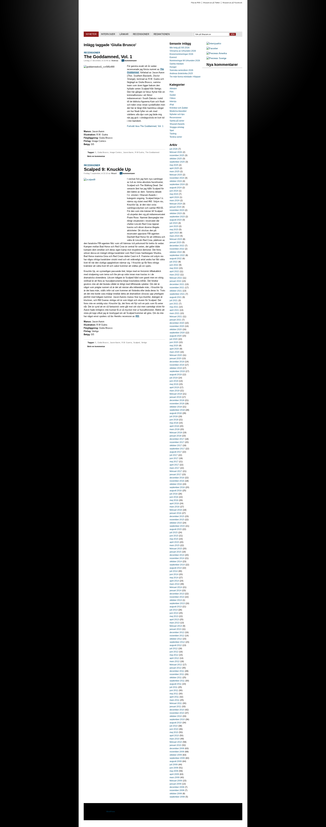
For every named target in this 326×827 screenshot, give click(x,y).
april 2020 (174, 349)
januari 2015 (175, 552)
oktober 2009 (176, 755)
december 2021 (177, 284)
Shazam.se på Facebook (232, 3)
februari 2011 (176, 703)
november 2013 (177, 597)
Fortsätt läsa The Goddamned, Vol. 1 (145, 126)
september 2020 (177, 332)
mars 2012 (174, 661)
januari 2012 (175, 668)
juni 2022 (174, 265)
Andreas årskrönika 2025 (181, 73)
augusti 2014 (176, 568)
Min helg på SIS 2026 (179, 47)
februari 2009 (176, 781)
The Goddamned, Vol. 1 (108, 56)
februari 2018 (176, 432)
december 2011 (177, 671)
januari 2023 (175, 242)
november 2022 (177, 249)
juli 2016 (174, 494)
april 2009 (174, 774)
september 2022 (177, 255)
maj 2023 (174, 229)
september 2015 (177, 526)
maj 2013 (174, 616)
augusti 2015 (176, 529)
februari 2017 (176, 471)
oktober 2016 (176, 484)
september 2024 (177, 184)
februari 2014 (176, 587)
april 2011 (174, 697)
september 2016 (177, 487)
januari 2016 (175, 513)
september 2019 (177, 371)
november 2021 (177, 287)
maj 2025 (174, 165)
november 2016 (177, 481)
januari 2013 (175, 629)
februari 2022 (176, 278)
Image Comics (116, 152)
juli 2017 (174, 455)
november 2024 (177, 178)
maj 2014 (174, 577)
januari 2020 (175, 358)
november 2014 (177, 558)
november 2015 (177, 519)
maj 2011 (174, 693)
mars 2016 (174, 507)
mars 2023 (174, 236)
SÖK (233, 34)
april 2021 (174, 310)
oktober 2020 (176, 329)
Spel (172, 130)
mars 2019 (174, 390)
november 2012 (177, 635)
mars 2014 (174, 584)
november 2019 (177, 365)
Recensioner (92, 52)
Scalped (136, 342)
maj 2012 (174, 655)
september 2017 (177, 449)
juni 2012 (174, 652)
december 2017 (177, 439)
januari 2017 (175, 474)
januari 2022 (175, 281)
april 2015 (174, 542)
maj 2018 (174, 423)
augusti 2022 (176, 258)
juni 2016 (174, 497)
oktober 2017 (176, 445)
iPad (172, 104)
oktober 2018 (176, 407)
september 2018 (177, 410)
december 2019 (177, 361)
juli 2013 (174, 610)
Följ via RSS (196, 3)
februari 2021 (176, 316)
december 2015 (177, 516)
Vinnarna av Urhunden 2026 (183, 51)
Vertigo (144, 342)
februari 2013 (176, 626)
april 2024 (174, 197)
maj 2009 (174, 771)
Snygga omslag (177, 127)
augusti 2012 (176, 645)
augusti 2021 (176, 297)
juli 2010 (174, 726)
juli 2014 (174, 571)
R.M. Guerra (127, 342)
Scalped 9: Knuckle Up (107, 169)
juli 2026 (174, 149)
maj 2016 (174, 500)
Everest (173, 57)
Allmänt (173, 88)
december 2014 (177, 555)
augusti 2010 (176, 722)
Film (172, 92)
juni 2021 (174, 303)
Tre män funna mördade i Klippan (185, 76)
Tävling (173, 133)
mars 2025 (174, 171)
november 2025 (177, 155)
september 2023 (177, 216)
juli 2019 (174, 378)
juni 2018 (174, 420)
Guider (173, 95)
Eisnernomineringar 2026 (181, 54)
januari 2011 (175, 706)
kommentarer (129, 61)
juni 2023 (174, 226)
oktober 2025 (176, 158)
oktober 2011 (176, 677)
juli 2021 (174, 300)
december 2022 (177, 245)
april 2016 (174, 503)
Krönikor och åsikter (179, 108)
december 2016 (177, 478)
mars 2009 (174, 777)
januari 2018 (175, 436)
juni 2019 (174, 381)
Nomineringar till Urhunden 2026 (185, 60)
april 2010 (174, 735)
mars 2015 (174, 545)
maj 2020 (174, 345)
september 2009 (177, 758)
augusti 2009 (176, 761)
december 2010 (177, 710)
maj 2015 (174, 539)
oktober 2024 (176, 181)
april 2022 (174, 271)
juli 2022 (174, 262)
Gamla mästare (177, 64)
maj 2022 (174, 268)
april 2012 (174, 658)
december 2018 (177, 400)
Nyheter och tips (177, 114)
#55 (137, 316)
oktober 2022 (176, 252)
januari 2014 (175, 590)
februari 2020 (176, 355)
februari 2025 (176, 175)
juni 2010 (174, 729)
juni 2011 (174, 690)
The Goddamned (152, 152)
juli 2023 (174, 223)
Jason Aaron (128, 152)
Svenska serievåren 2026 (181, 70)
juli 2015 (174, 532)
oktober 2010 (176, 716)
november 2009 (177, 751)
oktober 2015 (176, 523)
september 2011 (177, 681)
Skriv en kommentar (96, 156)
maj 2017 (174, 461)
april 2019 (174, 387)
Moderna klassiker (178, 111)
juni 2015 (174, 536)
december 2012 (177, 632)
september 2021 (177, 294)
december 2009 (177, 748)
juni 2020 (174, 342)
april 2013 (174, 619)
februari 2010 (176, 742)
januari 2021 (175, 320)
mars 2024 (174, 200)
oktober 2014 (176, 561)
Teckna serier (176, 137)
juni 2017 (174, 458)
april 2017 (174, 465)
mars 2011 (174, 700)
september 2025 (177, 162)
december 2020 (177, 323)
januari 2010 (175, 745)
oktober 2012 (176, 639)
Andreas (114, 61)
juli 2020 (174, 339)
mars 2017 (174, 468)
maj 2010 (174, 732)
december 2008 (177, 787)
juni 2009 (174, 768)
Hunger (173, 67)
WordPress (110, 811)
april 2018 (174, 426)
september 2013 (177, 603)
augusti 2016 (176, 490)
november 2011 (177, 674)
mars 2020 (174, 352)
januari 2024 (175, 207)
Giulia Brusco (102, 152)
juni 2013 (174, 613)
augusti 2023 (176, 220)
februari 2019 (176, 394)
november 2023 (177, 210)
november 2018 (177, 403)
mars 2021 (174, 313)
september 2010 (177, 719)
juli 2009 (174, 764)
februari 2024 (176, 204)
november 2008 (177, 790)
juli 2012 (174, 648)
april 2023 (174, 233)
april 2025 (174, 168)
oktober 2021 (176, 291)
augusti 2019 (176, 374)
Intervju (173, 101)
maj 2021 (174, 307)
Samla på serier (177, 121)
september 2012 (177, 642)
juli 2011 (173, 687)
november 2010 (177, 713)
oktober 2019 (176, 368)
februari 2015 (176, 548)
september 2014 (177, 565)
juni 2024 (174, 191)
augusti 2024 (176, 187)
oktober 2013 (176, 600)
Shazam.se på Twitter (211, 3)
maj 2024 (174, 194)
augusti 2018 (176, 413)
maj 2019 (174, 384)
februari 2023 (176, 239)
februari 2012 (176, 664)
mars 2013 (174, 623)
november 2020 (177, 326)
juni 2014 (174, 574)
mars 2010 (174, 739)
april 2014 (174, 581)
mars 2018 (174, 429)
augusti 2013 (176, 606)
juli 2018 (174, 416)
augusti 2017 (176, 452)
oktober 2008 (176, 793)
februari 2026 (176, 152)
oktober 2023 (176, 213)
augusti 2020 (176, 336)
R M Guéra (139, 152)
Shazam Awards (177, 124)
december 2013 (177, 594)
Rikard (113, 173)
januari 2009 (175, 784)
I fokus (173, 98)
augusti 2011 (176, 684)
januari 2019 (175, 397)
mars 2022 (174, 274)
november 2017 (177, 442)
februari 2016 (176, 510)
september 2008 (177, 797)
